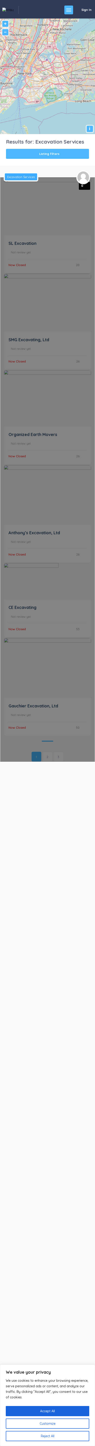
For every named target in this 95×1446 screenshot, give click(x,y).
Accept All (47, 1411)
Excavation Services (21, 177)
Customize (48, 1423)
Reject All (47, 1436)
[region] (47, 1405)
